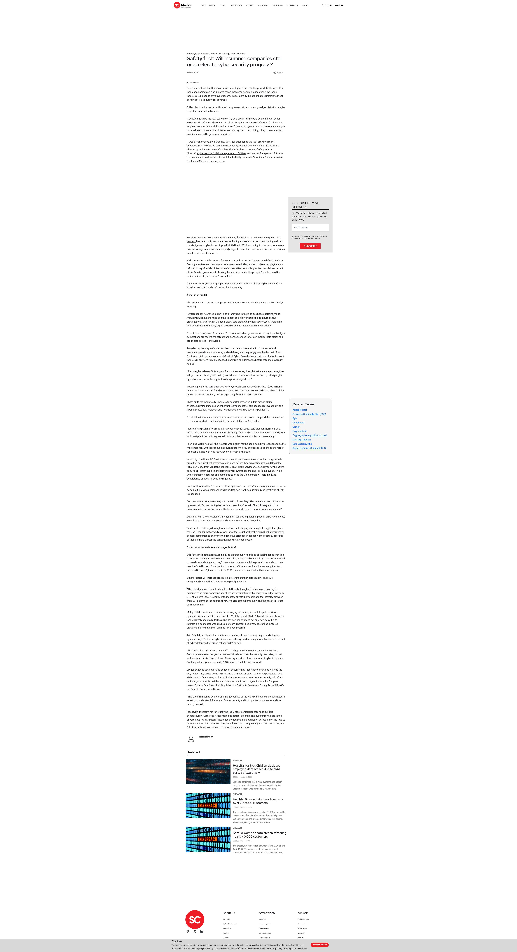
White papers (302, 928)
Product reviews (303, 919)
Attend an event (264, 928)
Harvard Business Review (218, 386)
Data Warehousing (302, 443)
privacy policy (276, 948)
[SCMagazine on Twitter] (194, 931)
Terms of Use (303, 238)
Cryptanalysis (300, 431)
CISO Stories (208, 5)
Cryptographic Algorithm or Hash (310, 435)
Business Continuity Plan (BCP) (309, 414)
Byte (295, 418)
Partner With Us (264, 938)
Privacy (225, 938)
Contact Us (227, 928)
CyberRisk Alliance (229, 924)
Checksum (298, 422)
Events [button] (250, 5)
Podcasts (300, 938)
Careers (226, 933)
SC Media (226, 919)
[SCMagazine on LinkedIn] (201, 931)
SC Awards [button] (292, 5)
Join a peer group (265, 933)
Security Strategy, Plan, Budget (228, 53)
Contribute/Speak (265, 924)
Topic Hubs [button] (236, 5)
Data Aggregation (302, 439)
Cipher (296, 426)
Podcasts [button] (263, 5)
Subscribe (310, 246)
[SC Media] (182, 5)
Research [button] (278, 5)
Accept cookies (320, 945)
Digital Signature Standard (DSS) (309, 448)
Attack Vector (300, 409)
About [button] (305, 5)
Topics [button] (222, 5)
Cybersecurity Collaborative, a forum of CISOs (221, 153)
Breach (190, 53)
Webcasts (301, 933)
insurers (191, 241)
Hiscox (265, 245)
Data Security (202, 53)
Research (301, 924)
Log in (329, 5)
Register (339, 5)
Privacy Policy (315, 238)
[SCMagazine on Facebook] (188, 931)
